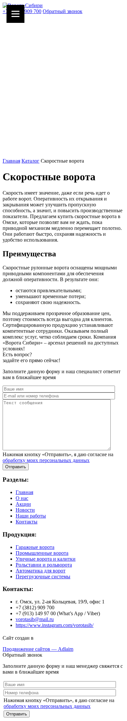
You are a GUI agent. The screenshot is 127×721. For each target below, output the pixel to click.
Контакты (26, 521)
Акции (23, 504)
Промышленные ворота (42, 553)
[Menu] (15, 14)
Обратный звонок (62, 11)
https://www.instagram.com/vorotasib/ (54, 625)
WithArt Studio (50, 638)
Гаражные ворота (35, 547)
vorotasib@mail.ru (35, 619)
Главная (11, 161)
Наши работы (31, 516)
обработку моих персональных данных (46, 460)
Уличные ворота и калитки (46, 559)
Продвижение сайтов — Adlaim (38, 649)
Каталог (30, 161)
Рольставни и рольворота (44, 565)
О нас (22, 498)
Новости (25, 510)
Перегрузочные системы (43, 576)
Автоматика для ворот (40, 570)
